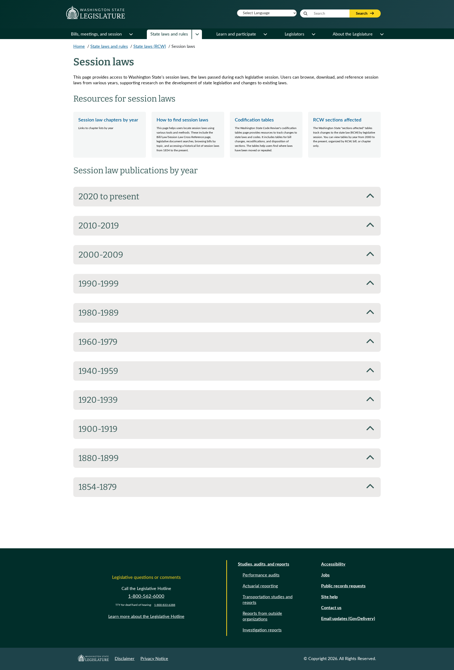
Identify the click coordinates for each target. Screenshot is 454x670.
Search (362, 13)
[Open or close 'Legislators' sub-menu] (313, 34)
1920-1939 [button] (98, 400)
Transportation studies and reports (267, 600)
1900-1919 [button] (98, 429)
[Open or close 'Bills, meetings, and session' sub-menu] (131, 34)
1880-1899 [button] (99, 458)
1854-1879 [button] (98, 487)
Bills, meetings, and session (96, 34)
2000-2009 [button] (101, 255)
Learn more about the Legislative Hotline (146, 617)
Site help (329, 597)
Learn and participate (236, 34)
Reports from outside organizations (262, 616)
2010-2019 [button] (99, 226)
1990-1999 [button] (99, 284)
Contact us (331, 608)
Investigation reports (262, 630)
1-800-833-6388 (164, 604)
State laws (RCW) (149, 47)
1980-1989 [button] (99, 313)
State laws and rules (169, 34)
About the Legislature (353, 34)
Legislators (294, 34)
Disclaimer (125, 659)
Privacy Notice (154, 659)
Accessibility (333, 564)
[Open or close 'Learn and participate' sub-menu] (265, 34)
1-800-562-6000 (146, 596)
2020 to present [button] (109, 196)
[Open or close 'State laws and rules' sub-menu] (197, 34)
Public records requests (343, 586)
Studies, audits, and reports (263, 564)
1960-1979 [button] (98, 342)
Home (79, 47)
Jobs (325, 575)
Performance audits (261, 575)
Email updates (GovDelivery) (348, 619)
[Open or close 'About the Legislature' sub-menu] (382, 34)
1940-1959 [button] (98, 371)
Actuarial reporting (260, 586)
